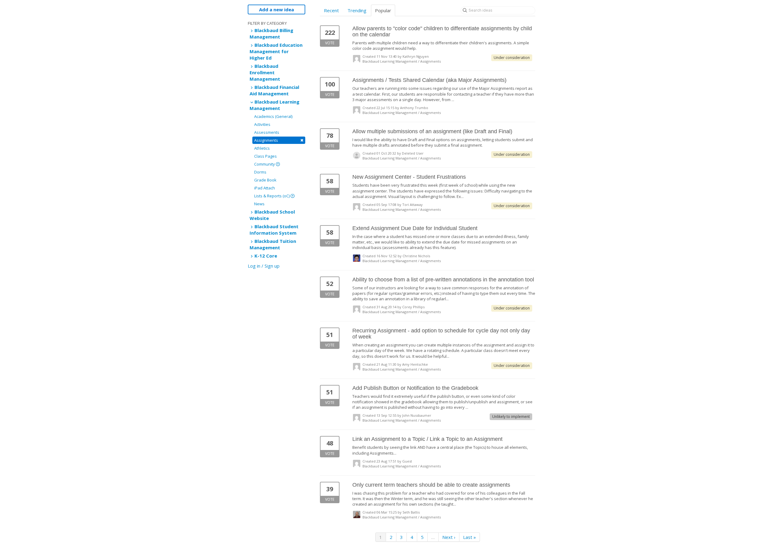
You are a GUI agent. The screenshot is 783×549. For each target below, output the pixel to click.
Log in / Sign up (264, 266)
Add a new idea (276, 9)
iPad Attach (264, 188)
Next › (448, 537)
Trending (356, 10)
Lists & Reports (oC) (272, 196)
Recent (331, 10)
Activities (262, 124)
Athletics (262, 148)
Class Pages (265, 156)
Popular (383, 10)
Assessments (266, 132)
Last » (469, 537)
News (259, 204)
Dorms (260, 172)
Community (265, 164)
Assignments (278, 140)
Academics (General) (273, 116)
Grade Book (265, 180)
